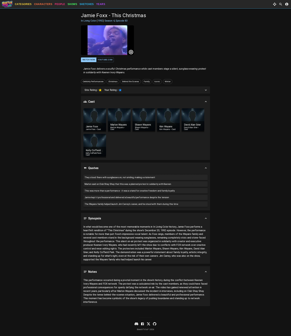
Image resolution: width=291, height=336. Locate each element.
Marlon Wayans (117, 127)
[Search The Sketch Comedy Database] (281, 4)
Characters (43, 4)
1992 (100, 20)
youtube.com (105, 60)
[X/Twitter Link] (149, 324)
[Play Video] (107, 40)
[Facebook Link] (142, 324)
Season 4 (110, 20)
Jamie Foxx (90, 129)
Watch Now (88, 60)
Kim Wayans (164, 129)
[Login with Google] (287, 4)
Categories (23, 4)
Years (100, 4)
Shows (72, 4)
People (60, 4)
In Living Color (88, 20)
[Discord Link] (136, 324)
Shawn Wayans (141, 127)
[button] (93, 81)
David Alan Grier (190, 127)
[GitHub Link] (155, 324)
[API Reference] (275, 4)
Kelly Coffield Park (93, 153)
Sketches (87, 4)
